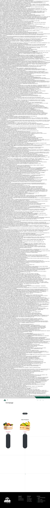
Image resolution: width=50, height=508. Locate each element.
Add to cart (8, 434)
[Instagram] (45, 397)
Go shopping (25, 413)
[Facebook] (44, 397)
